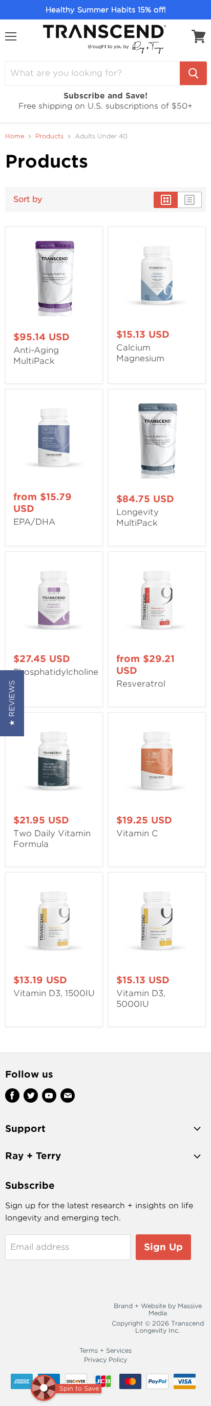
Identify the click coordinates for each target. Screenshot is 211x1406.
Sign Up (163, 1247)
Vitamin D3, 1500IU (54, 993)
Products (49, 136)
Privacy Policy (105, 1359)
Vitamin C (137, 833)
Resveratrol (140, 684)
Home (14, 136)
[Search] (193, 73)
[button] (12, 703)
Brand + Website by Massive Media (158, 1309)
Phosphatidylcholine (55, 672)
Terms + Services (105, 1350)
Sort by (27, 199)
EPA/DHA (34, 522)
